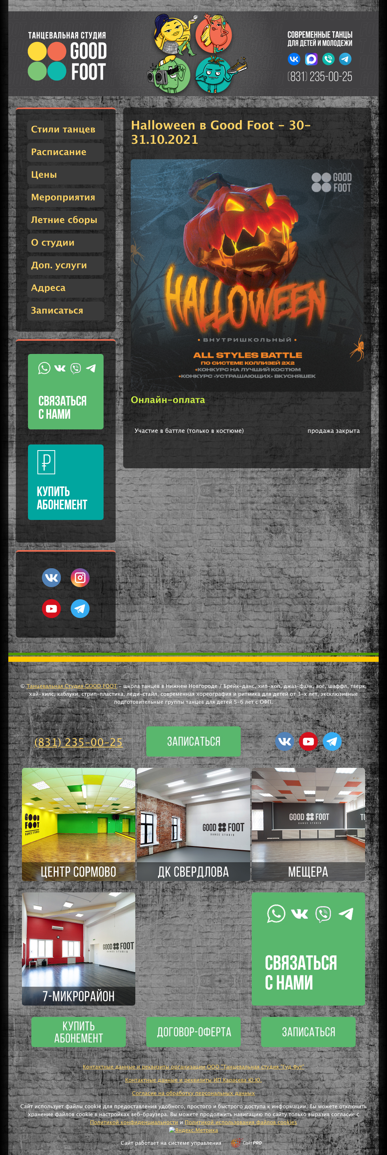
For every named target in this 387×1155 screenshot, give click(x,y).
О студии (52, 243)
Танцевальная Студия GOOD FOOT (71, 686)
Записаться (57, 310)
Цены (44, 175)
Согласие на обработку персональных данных (193, 1093)
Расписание (59, 152)
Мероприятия (63, 197)
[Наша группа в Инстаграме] (80, 586)
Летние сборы (64, 220)
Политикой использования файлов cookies (241, 1122)
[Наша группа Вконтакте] (51, 586)
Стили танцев (63, 129)
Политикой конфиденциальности (134, 1122)
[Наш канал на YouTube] (51, 617)
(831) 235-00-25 (78, 743)
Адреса (48, 288)
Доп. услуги (59, 265)
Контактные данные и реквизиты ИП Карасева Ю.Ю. (193, 1080)
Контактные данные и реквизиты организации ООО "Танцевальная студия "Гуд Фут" (193, 1067)
